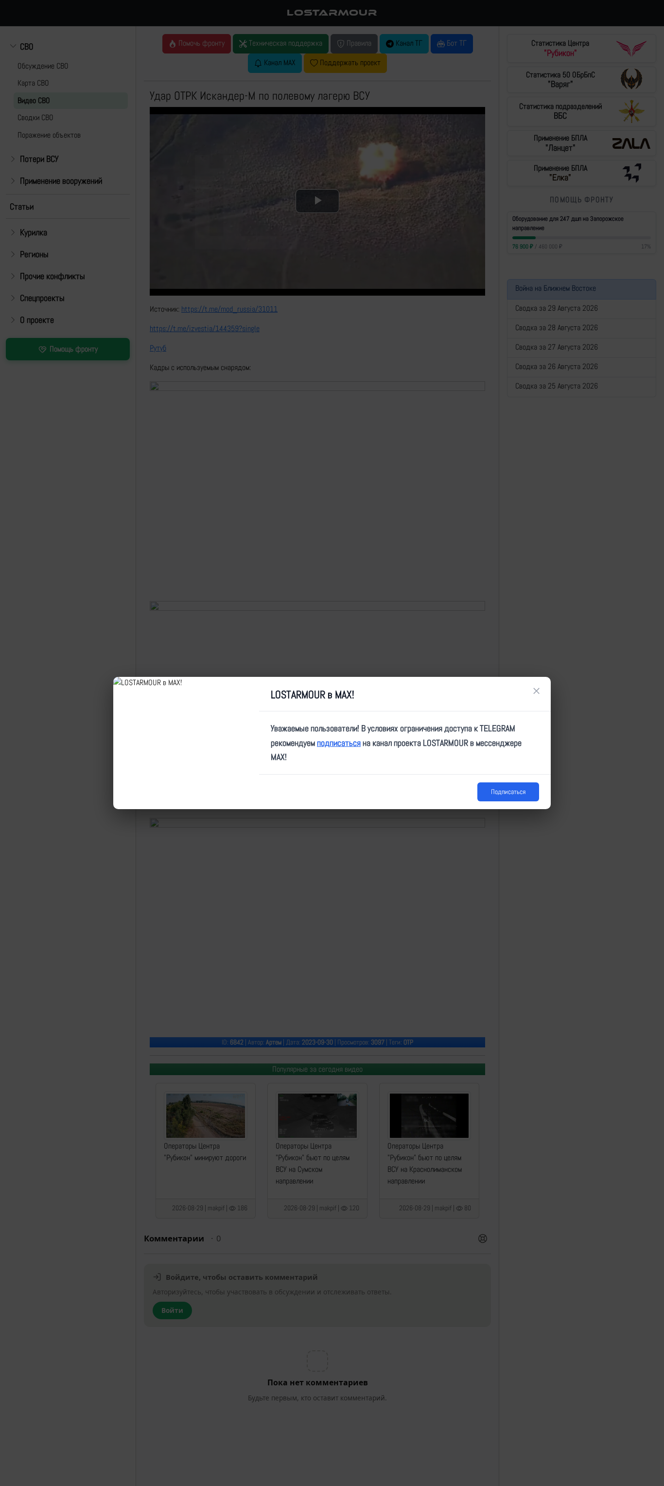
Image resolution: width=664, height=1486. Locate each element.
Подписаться (508, 791)
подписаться (339, 742)
